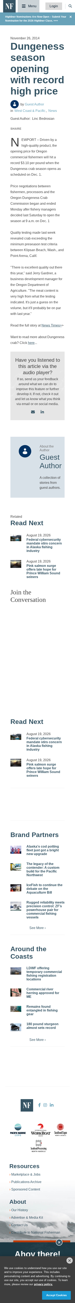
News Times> (51, 325)
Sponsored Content (25, 1189)
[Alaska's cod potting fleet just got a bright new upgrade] (15, 850)
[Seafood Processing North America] (38, 1146)
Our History (19, 1210)
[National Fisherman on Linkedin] (51, 1105)
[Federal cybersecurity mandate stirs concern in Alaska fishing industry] (15, 537)
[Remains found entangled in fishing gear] (15, 1009)
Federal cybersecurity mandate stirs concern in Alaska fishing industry (44, 545)
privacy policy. (43, 1284)
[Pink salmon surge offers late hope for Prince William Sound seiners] (15, 564)
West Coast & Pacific (29, 111)
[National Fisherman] (9, 6)
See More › (37, 928)
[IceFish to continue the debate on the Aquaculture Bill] (15, 888)
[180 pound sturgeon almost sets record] (15, 1027)
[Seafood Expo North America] (60, 1130)
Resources (24, 1166)
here (31, 343)
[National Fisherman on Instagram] (45, 1105)
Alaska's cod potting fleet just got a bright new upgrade (42, 850)
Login (54, 6)
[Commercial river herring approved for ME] (15, 992)
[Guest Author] (14, 104)
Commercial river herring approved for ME (42, 992)
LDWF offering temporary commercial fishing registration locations (44, 973)
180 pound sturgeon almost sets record (42, 1026)
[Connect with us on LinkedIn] (42, 412)
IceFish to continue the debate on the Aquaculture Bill (44, 888)
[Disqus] (37, 658)
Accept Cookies (56, 1295)
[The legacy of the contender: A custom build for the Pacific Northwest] (15, 867)
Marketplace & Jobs (25, 1174)
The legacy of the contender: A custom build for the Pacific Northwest (42, 869)
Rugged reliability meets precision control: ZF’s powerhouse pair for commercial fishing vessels (45, 910)
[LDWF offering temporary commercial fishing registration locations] (15, 971)
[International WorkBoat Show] (41, 1130)
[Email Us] (33, 412)
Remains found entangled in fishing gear (42, 1010)
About (17, 1202)
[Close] (69, 1260)
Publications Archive (26, 1182)
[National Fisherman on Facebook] (39, 1105)
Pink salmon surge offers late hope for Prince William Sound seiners (43, 571)
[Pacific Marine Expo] (18, 1129)
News (52, 111)
